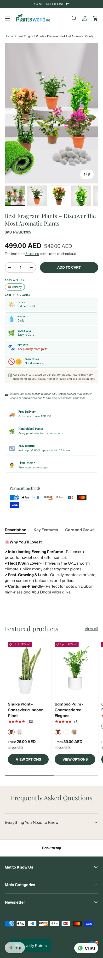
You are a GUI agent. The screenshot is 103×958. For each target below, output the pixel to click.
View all (91, 628)
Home (9, 36)
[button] (95, 18)
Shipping (32, 253)
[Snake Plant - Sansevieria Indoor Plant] (28, 669)
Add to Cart (69, 267)
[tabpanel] (51, 570)
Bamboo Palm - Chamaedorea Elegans (69, 709)
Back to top (51, 847)
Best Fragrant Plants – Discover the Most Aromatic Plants (55, 36)
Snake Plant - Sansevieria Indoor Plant (25, 709)
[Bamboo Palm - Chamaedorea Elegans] (75, 669)
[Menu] (7, 18)
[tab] (15, 529)
